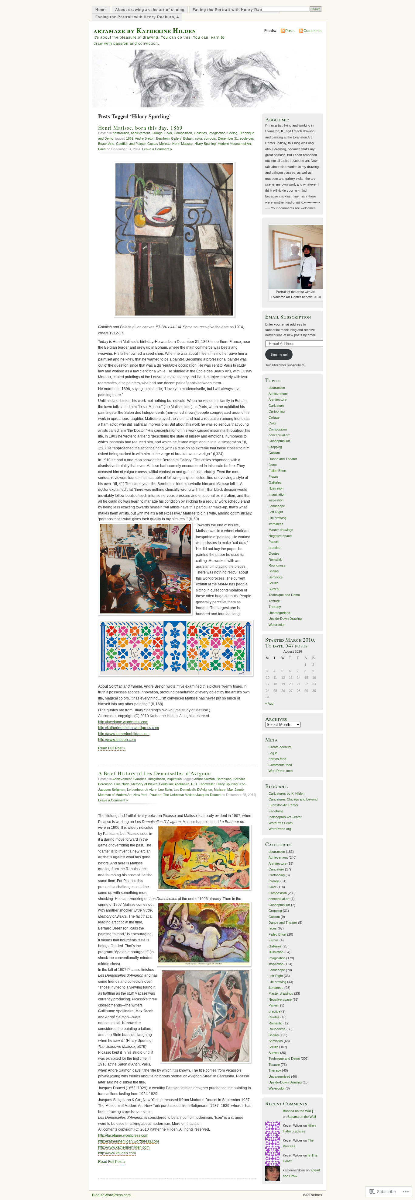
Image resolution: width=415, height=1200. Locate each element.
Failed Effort (277, 471)
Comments (312, 31)
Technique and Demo (284, 595)
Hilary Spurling (205, 143)
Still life (273, 583)
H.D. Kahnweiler (202, 784)
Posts (289, 31)
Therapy (275, 607)
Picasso (155, 795)
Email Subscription (288, 316)
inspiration (174, 779)
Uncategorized (279, 613)
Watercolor (277, 624)
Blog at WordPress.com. (112, 1195)
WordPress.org (280, 829)
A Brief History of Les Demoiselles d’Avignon (154, 773)
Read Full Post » (111, 748)
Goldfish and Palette (131, 143)
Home (101, 10)
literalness (276, 524)
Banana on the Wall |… (299, 1111)
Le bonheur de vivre (141, 789)
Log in (273, 753)
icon (242, 784)
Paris (102, 149)
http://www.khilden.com (117, 740)
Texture (274, 601)
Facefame (276, 811)
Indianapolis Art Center (285, 817)
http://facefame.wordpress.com (123, 722)
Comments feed (280, 765)
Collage (157, 133)
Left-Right (276, 512)
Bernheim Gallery (168, 138)
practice (274, 547)
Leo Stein (165, 789)
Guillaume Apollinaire (174, 784)
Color (168, 133)
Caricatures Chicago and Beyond (293, 799)
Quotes (274, 553)
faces (273, 464)
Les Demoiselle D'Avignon (193, 789)
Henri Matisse (182, 143)
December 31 (228, 138)
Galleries (200, 133)
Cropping (275, 447)
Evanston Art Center (283, 805)
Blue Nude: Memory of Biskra (135, 784)
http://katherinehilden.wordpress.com (128, 728)
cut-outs (210, 138)
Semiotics (276, 577)
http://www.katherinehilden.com (123, 734)
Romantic (276, 559)
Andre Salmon (204, 779)
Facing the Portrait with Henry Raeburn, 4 (137, 17)
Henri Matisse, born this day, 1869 (140, 127)
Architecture (277, 399)
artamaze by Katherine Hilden (145, 30)
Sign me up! (279, 354)
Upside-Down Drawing (285, 618)
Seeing (232, 133)
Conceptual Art (279, 441)
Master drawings (281, 530)
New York (140, 795)
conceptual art (279, 435)
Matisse (219, 789)
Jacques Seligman (111, 789)
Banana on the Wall (301, 1116)
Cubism (274, 453)
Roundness (277, 565)
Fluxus (274, 476)
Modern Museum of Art (234, 143)
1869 (129, 138)
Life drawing (277, 518)
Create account (280, 747)
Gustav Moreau (158, 143)
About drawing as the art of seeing (149, 10)
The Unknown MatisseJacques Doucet (192, 795)
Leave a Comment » (157, 149)
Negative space (280, 536)
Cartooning (277, 411)
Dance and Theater (283, 459)
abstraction (121, 133)
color (198, 138)
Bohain (188, 138)
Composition (183, 133)
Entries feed (277, 759)
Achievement (140, 133)
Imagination (217, 133)
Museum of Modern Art (115, 795)
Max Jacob (235, 789)
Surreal (274, 589)
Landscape (277, 506)
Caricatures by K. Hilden (286, 793)
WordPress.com (281, 771)
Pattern (274, 541)
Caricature (276, 405)
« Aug (269, 703)
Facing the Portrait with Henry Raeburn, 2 (234, 10)
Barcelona (224, 779)
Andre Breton (144, 138)
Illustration (276, 488)
